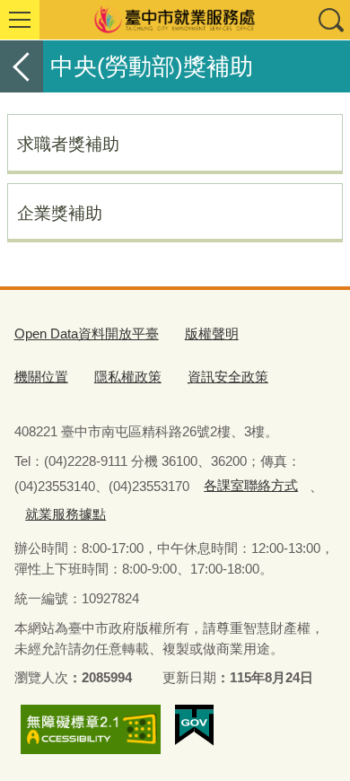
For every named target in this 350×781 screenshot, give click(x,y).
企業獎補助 (59, 213)
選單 (19, 19)
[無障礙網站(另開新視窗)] (91, 730)
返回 (21, 66)
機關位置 (41, 376)
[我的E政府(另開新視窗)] (194, 725)
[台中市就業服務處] (175, 20)
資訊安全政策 (228, 376)
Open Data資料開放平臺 (86, 333)
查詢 (330, 19)
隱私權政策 (128, 376)
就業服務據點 (65, 514)
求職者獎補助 (68, 144)
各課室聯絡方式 (251, 485)
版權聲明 (212, 333)
